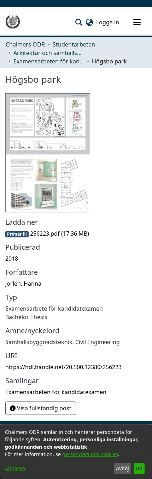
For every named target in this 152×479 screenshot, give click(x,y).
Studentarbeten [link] (74, 44)
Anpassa (15, 468)
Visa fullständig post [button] (43, 408)
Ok (138, 468)
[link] (47, 233)
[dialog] (76, 452)
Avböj (122, 468)
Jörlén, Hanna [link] (23, 283)
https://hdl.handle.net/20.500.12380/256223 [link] (63, 367)
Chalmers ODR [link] (25, 44)
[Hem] (12, 22)
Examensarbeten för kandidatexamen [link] (48, 61)
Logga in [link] (108, 22)
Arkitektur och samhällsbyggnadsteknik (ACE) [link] (48, 53)
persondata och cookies (90, 454)
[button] (78, 22)
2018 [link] (11, 258)
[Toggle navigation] (137, 22)
